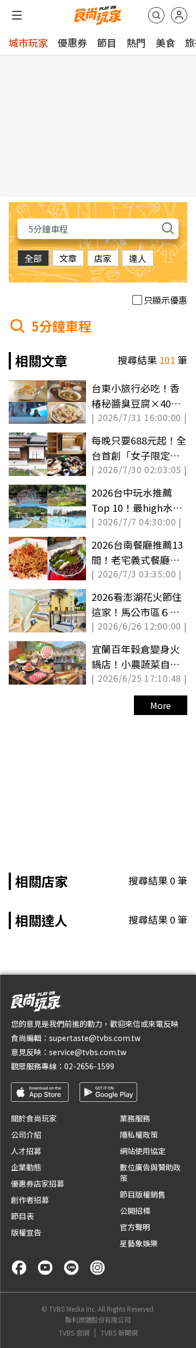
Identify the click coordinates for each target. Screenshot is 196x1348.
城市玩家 (28, 42)
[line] (71, 1267)
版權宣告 (26, 1232)
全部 (33, 258)
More (160, 705)
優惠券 (72, 42)
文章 (68, 258)
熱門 (136, 42)
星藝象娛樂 (139, 1243)
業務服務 (135, 1118)
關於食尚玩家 (34, 1118)
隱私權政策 (139, 1134)
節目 (107, 42)
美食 (165, 42)
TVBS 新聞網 (119, 1332)
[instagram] (97, 1267)
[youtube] (45, 1267)
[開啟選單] (17, 15)
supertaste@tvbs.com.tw (94, 1037)
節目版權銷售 (143, 1194)
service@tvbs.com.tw (87, 1051)
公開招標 (135, 1210)
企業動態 (26, 1167)
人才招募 (26, 1150)
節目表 (22, 1216)
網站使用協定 (143, 1150)
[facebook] (19, 1267)
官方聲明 (135, 1226)
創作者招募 (30, 1199)
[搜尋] (156, 15)
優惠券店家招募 (37, 1183)
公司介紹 (26, 1134)
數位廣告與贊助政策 (150, 1172)
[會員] (179, 15)
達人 (137, 258)
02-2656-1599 (89, 1066)
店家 (103, 258)
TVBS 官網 (74, 1332)
